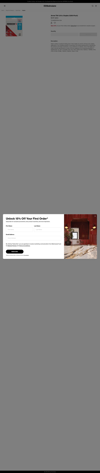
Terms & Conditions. (24, 245)
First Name (9, 226)
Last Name (37, 226)
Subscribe (14, 251)
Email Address (10, 234)
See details (26, 255)
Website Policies (12, 245)
